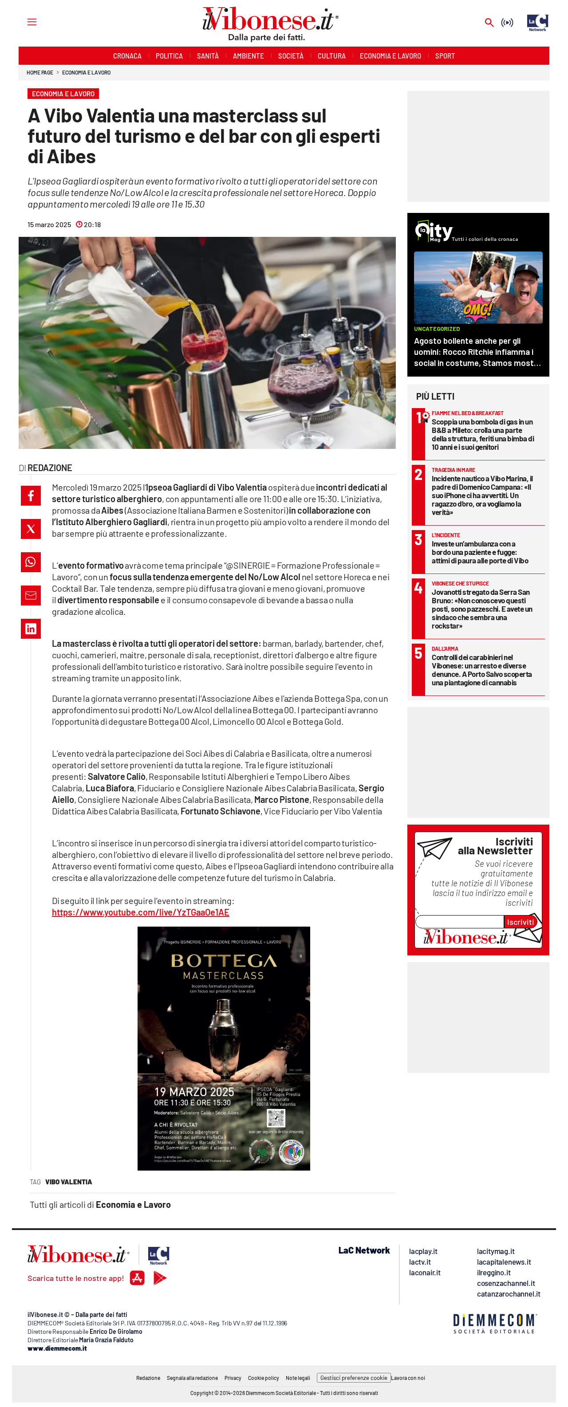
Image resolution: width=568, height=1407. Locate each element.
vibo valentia (68, 1182)
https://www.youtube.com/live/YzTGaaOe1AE (140, 912)
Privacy (233, 1378)
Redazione (148, 1378)
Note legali (298, 1378)
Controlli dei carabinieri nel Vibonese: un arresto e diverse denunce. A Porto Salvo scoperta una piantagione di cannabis (482, 669)
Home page (40, 72)
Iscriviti (520, 922)
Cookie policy (263, 1378)
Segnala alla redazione (192, 1378)
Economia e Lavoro (86, 72)
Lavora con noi (408, 1378)
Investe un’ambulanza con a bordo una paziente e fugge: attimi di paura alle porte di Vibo (480, 552)
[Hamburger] (24, 21)
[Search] (489, 23)
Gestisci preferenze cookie (353, 1377)
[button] (31, 495)
